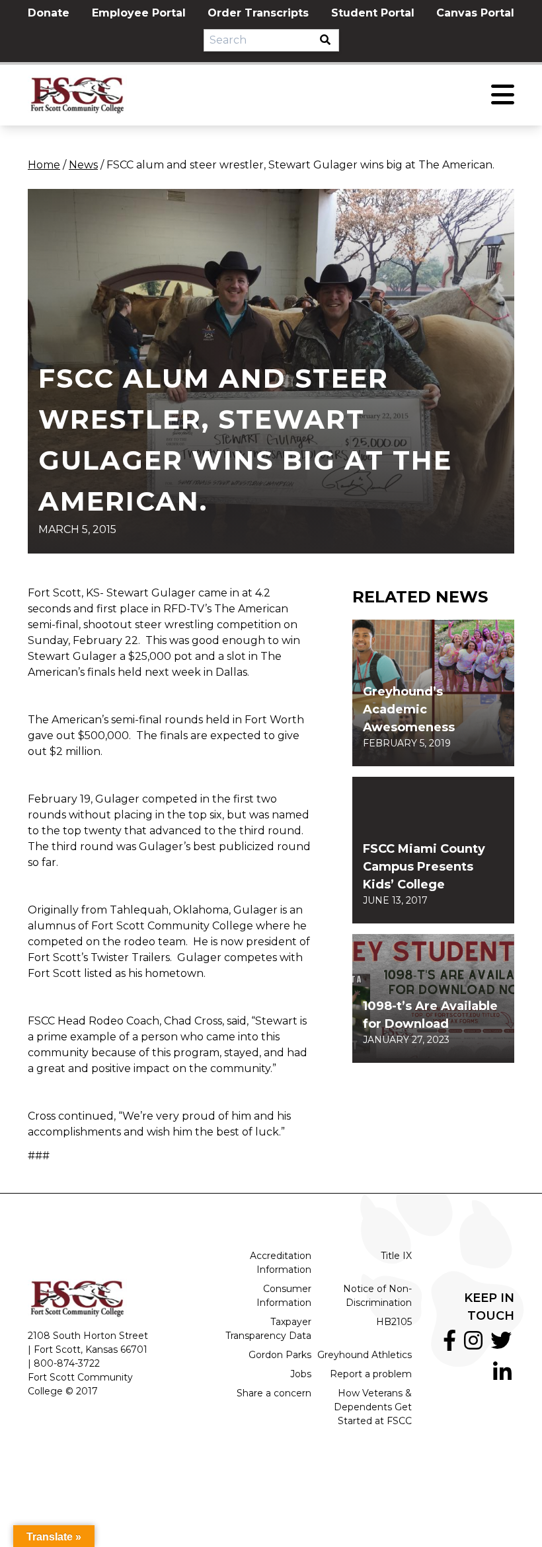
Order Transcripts (258, 13)
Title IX (396, 1256)
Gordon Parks (280, 1355)
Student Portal (372, 13)
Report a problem (371, 1374)
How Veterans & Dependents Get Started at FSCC (373, 1407)
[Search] (329, 40)
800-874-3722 (67, 1363)
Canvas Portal (475, 13)
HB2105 (394, 1322)
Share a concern (274, 1393)
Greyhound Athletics (364, 1355)
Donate (48, 13)
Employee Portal (139, 13)
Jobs (300, 1374)
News (83, 165)
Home (44, 165)
